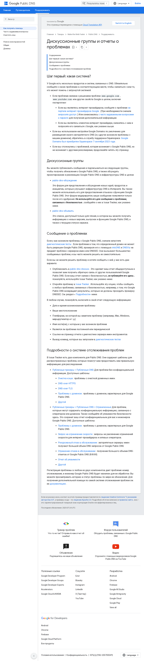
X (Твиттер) (81, 594)
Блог (78, 576)
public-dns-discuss (79, 269)
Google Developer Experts (52, 585)
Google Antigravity (118, 594)
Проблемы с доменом (70, 393)
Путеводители (23, 10)
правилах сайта (126, 500)
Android (113, 576)
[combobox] (95, 3)
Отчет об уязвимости (69, 459)
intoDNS (116, 247)
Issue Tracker (82, 284)
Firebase (113, 585)
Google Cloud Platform (51, 639)
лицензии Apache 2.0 (82, 500)
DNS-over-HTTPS (67, 383)
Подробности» (83, 294)
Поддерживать (42, 10)
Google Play (115, 603)
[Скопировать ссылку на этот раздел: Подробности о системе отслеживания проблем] (127, 350)
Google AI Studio (117, 589)
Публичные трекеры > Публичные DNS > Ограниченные (81, 407)
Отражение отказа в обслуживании (76, 451)
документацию (58, 483)
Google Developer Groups (52, 580)
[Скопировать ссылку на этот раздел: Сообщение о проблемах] (90, 234)
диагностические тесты (59, 244)
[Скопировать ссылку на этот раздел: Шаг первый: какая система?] (93, 76)
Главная (7, 10)
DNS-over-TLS (65, 388)
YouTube (80, 598)
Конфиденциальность (77, 655)
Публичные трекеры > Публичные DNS (73, 370)
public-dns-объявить (63, 211)
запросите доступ (67, 114)
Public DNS (27, 3)
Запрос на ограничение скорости (75, 434)
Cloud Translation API (92, 25)
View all (113, 607)
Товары (60, 34)
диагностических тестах (108, 339)
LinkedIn (79, 589)
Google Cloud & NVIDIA (51, 594)
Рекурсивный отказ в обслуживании (77, 442)
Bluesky (79, 580)
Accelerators (47, 589)
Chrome (113, 580)
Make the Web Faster (76, 34)
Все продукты (47, 643)
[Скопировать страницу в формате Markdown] (82, 47)
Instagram (80, 585)
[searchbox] (18, 19)
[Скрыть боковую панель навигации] (34, 656)
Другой (62, 402)
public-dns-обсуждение (64, 180)
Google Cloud (115, 598)
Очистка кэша (65, 378)
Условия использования (52, 655)
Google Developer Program (53, 576)
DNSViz (126, 247)
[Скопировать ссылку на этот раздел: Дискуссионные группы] (86, 161)
